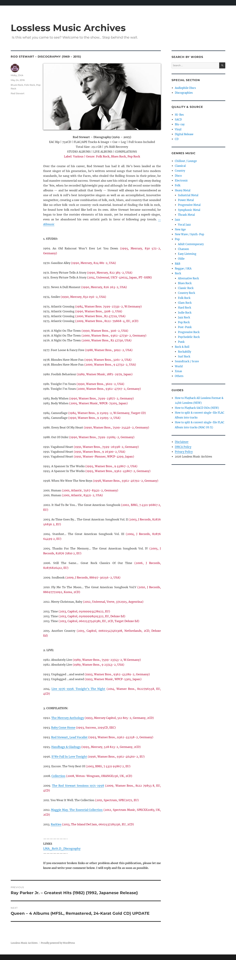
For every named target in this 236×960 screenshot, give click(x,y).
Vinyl (178, 129)
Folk (177, 185)
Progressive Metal (189, 205)
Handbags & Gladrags (66, 747)
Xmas (178, 371)
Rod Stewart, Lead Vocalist (69, 737)
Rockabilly (184, 351)
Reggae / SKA (183, 268)
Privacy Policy (184, 451)
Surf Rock (184, 356)
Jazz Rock (184, 317)
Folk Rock (29, 84)
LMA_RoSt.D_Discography (62, 848)
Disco (178, 175)
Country (180, 170)
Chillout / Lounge (186, 161)
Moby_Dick (17, 75)
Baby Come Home (63, 727)
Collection (58, 776)
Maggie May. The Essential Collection (77, 810)
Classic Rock (185, 288)
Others (179, 376)
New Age (180, 229)
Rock (178, 273)
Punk (181, 341)
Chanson (183, 249)
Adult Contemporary (191, 244)
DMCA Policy (183, 447)
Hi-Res (179, 114)
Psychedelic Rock (189, 337)
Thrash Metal (186, 214)
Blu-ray (180, 124)
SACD (178, 119)
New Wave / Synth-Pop (189, 234)
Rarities (56, 824)
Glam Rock (185, 302)
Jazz (177, 219)
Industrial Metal (188, 195)
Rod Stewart (17, 93)
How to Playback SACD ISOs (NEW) (197, 407)
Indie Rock (184, 312)
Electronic (181, 180)
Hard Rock (184, 307)
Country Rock (186, 293)
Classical (180, 165)
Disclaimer (181, 442)
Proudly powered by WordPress (58, 943)
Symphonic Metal (189, 210)
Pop (177, 239)
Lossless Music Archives (68, 27)
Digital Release (184, 134)
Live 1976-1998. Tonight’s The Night (78, 689)
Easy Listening (187, 253)
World (179, 366)
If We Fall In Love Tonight (69, 756)
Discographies (184, 92)
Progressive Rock (189, 332)
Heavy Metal (182, 190)
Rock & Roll (182, 346)
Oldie (181, 258)
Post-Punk (185, 327)
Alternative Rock (188, 278)
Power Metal (186, 200)
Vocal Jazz (184, 224)
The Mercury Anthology (67, 718)
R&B (177, 263)
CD (176, 139)
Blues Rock (17, 84)
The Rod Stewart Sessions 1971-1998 (78, 785)
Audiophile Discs (185, 88)
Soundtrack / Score (187, 361)
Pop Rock (184, 322)
